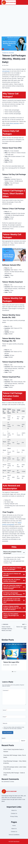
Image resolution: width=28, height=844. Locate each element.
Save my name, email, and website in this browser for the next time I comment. (14, 728)
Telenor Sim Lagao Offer (21, 626)
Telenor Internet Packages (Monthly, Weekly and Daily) (7, 627)
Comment (6, 690)
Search (3, 738)
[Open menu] (25, 2)
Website (5, 723)
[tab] (12, 671)
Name (5, 710)
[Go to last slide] (4, 656)
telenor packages (14, 123)
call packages (6, 71)
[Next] (24, 656)
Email (5, 716)
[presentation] (14, 651)
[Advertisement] (14, 19)
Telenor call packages (8, 52)
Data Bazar (7, 664)
